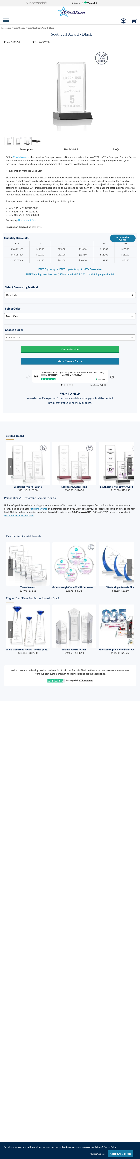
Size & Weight (71, 149)
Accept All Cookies (120, 1153)
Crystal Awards (21, 157)
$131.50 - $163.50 (28, 488)
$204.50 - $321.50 (28, 651)
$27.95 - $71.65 (28, 589)
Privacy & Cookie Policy (105, 1147)
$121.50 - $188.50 (74, 651)
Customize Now (70, 349)
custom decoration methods (19, 515)
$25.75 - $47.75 (74, 589)
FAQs (116, 149)
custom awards (39, 508)
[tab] (26, 149)
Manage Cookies (97, 1154)
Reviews (86, 680)
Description (26, 149)
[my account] (123, 22)
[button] (36, 3)
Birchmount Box (27, 220)
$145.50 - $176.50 (74, 488)
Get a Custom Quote (122, 238)
